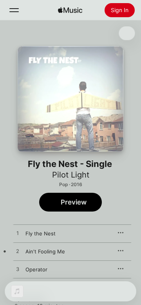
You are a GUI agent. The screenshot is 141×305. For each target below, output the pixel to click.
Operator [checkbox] (36, 269)
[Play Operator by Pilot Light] (17, 269)
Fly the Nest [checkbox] (40, 233)
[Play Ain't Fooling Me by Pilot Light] (17, 251)
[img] (70, 10)
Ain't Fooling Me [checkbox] (45, 251)
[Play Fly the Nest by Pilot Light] (17, 233)
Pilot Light (70, 174)
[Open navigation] (14, 10)
